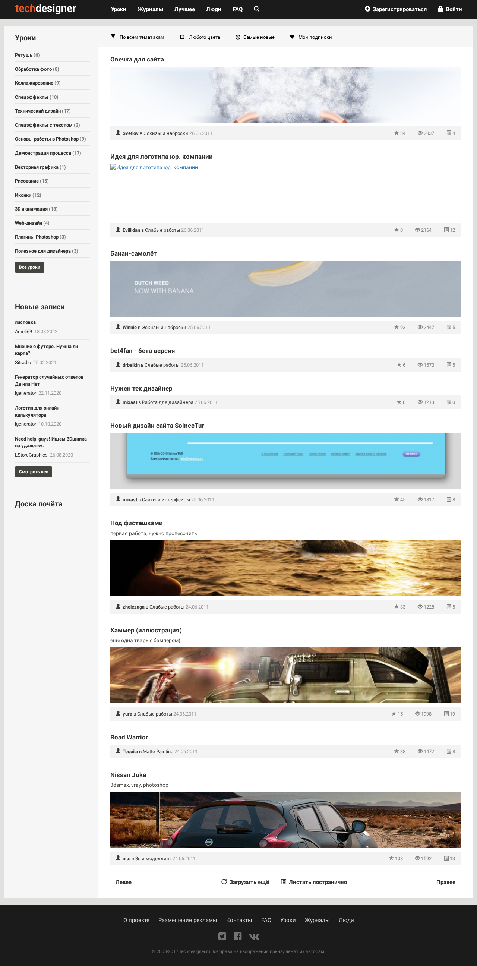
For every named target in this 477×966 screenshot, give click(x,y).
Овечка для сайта (137, 59)
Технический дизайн (43, 111)
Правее (445, 882)
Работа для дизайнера (167, 402)
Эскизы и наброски (165, 133)
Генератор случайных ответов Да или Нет (49, 380)
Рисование (32, 181)
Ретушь (27, 55)
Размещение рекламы (187, 920)
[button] (395, 9)
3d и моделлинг (153, 858)
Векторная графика (40, 167)
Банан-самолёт (133, 253)
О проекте (136, 920)
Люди (213, 9)
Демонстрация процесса (48, 153)
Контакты (239, 920)
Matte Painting (158, 751)
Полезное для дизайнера (46, 251)
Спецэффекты (37, 97)
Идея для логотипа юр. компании (161, 156)
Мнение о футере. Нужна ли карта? (46, 350)
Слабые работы (162, 230)
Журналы (317, 920)
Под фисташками (136, 523)
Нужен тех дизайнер (141, 388)
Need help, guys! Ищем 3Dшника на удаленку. (51, 442)
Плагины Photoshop (40, 237)
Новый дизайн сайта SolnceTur (157, 425)
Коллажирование (38, 83)
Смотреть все (33, 471)
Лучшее (184, 9)
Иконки (28, 195)
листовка (25, 322)
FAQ (238, 9)
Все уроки (29, 267)
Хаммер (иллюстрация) (146, 630)
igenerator (26, 393)
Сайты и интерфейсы (166, 499)
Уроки (121, 9)
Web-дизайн (32, 223)
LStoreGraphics (32, 455)
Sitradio (23, 362)
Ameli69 (24, 331)
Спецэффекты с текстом (47, 125)
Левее (124, 882)
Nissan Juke (128, 775)
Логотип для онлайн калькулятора (37, 411)
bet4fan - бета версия (142, 350)
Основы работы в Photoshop (50, 139)
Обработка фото (37, 69)
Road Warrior (129, 737)
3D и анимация (36, 209)
